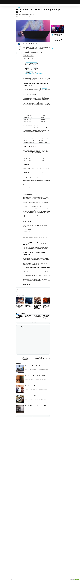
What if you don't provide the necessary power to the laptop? (35, 76)
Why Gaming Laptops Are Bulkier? (28, 306)
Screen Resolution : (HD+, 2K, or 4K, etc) (33, 69)
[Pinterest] (17, 0)
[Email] (19, 0)
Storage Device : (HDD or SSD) (31, 64)
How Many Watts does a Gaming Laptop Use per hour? (34, 73)
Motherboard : (28, 65)
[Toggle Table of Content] (32, 55)
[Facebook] (15, 0)
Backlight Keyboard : (29, 70)
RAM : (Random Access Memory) (31, 67)
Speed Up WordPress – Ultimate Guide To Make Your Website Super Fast (58, 39)
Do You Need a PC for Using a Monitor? (34, 365)
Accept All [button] (77, 579)
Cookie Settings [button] (73, 579)
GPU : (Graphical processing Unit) (32, 63)
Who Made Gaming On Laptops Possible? (28, 316)
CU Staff (18, 16)
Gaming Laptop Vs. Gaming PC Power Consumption (33, 74)
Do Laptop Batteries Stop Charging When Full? (35, 405)
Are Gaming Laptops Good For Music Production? (19, 306)
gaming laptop (44, 88)
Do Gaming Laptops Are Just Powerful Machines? (46, 306)
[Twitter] (16, 0)
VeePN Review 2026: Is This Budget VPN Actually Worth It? (58, 49)
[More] (19, 53)
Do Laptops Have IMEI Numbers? (32, 385)
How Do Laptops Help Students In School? (34, 395)
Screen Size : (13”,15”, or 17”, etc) (32, 68)
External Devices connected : (31, 72)
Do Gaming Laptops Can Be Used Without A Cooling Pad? (20, 316)
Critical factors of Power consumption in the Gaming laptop (34, 60)
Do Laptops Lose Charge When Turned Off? (35, 375)
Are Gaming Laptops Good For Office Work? (37, 316)
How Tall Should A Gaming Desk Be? (58, 30)
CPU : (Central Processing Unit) (31, 62)
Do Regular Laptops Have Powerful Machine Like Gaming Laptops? (37, 307)
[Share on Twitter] (19, 51)
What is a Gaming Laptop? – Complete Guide (58, 44)
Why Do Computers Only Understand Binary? (46, 316)
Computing (18, 7)
